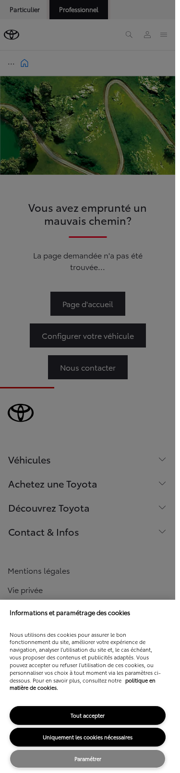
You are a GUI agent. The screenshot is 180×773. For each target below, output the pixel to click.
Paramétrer (87, 758)
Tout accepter (88, 715)
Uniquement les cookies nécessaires (87, 737)
